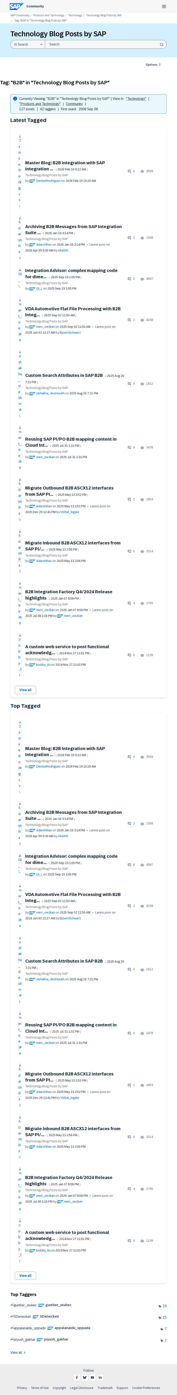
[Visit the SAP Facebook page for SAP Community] (77, 1377)
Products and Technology (48, 15)
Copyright (59, 1388)
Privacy (22, 1388)
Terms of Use (40, 1388)
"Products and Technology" (40, 104)
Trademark (105, 1388)
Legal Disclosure (81, 1388)
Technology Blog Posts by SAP (104, 15)
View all (25, 690)
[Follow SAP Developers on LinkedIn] (100, 1377)
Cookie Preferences (146, 1388)
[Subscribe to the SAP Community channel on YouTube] (92, 1377)
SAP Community (19, 15)
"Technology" (136, 99)
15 (165, 1317)
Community (35, 6)
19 (165, 1306)
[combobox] (106, 44)
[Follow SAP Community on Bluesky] (84, 1377)
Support (122, 1388)
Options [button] (151, 64)
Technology (75, 15)
